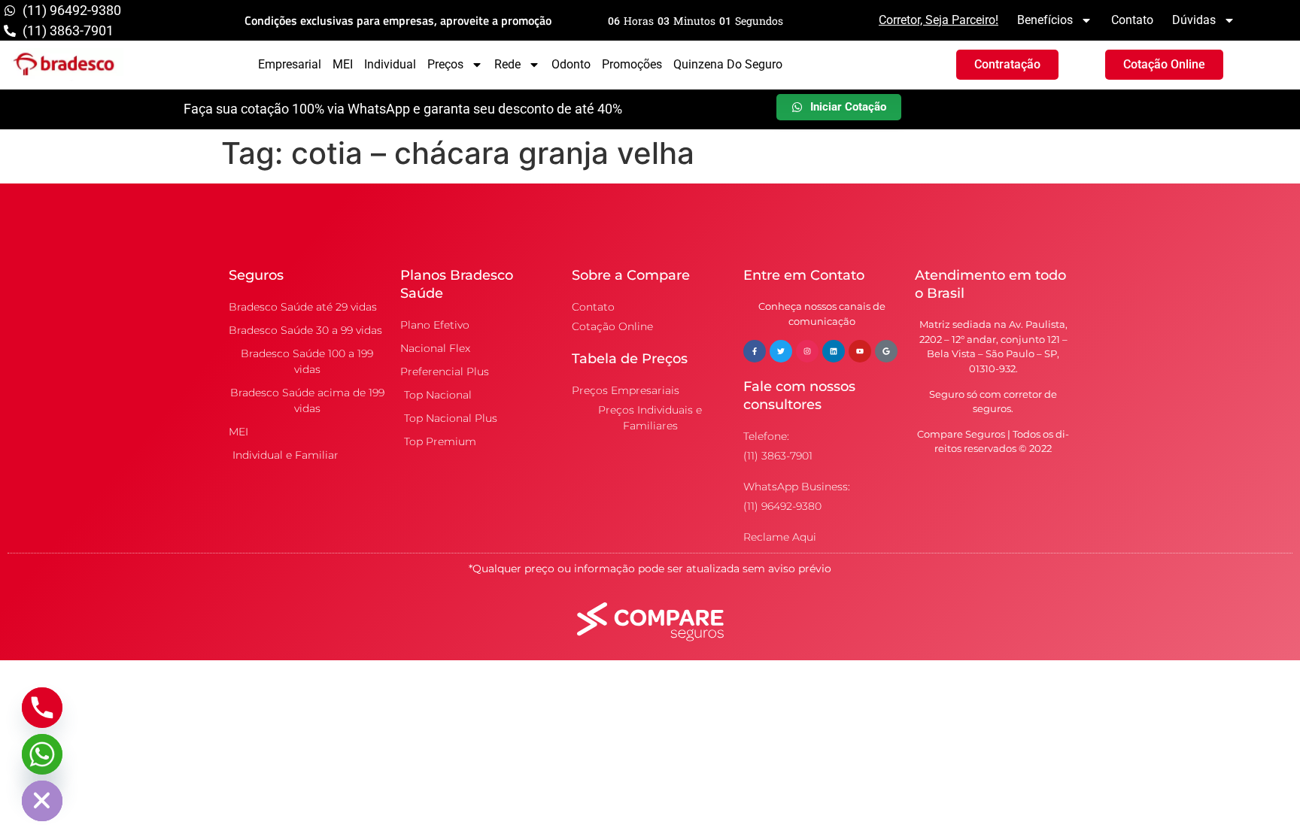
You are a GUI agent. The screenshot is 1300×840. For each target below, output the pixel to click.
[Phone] (42, 707)
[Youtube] (860, 351)
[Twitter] (781, 351)
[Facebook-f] (754, 351)
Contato (1132, 20)
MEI (343, 64)
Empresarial (289, 64)
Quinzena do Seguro (727, 64)
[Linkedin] (833, 351)
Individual (390, 64)
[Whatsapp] (42, 754)
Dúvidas (1194, 20)
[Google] (886, 351)
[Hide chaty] (42, 801)
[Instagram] (807, 351)
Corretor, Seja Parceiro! (938, 20)
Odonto (571, 64)
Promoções (632, 64)
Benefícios (1045, 20)
